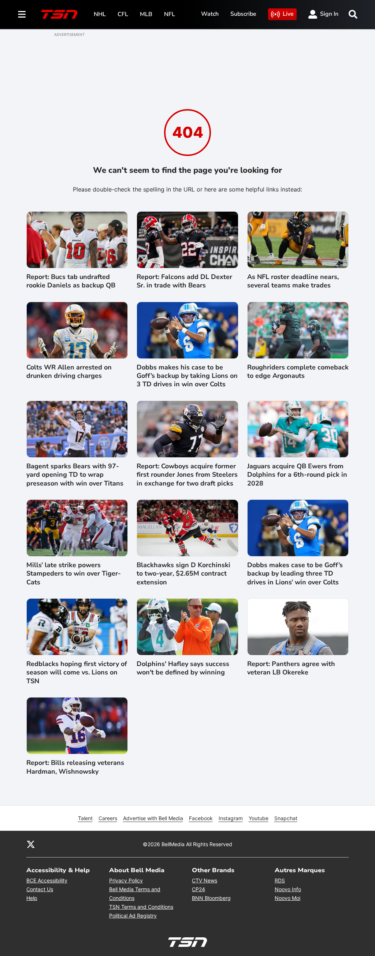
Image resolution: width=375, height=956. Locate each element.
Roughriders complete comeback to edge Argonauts (298, 371)
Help (31, 898)
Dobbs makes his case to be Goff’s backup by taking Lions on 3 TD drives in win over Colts (187, 376)
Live (288, 14)
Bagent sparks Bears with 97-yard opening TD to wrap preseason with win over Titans (74, 475)
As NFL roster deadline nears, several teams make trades (293, 281)
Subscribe (243, 14)
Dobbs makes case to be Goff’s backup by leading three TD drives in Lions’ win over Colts (295, 574)
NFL (169, 14)
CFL (123, 14)
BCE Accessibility (46, 880)
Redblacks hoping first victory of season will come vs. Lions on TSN (76, 672)
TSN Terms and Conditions (141, 907)
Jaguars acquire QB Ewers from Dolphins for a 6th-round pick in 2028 (297, 475)
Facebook (201, 818)
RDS (280, 880)
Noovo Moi (287, 898)
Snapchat (285, 818)
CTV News (204, 880)
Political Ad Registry (133, 915)
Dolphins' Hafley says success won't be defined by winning (183, 668)
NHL (100, 14)
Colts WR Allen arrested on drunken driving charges (69, 371)
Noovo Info (288, 889)
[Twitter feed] (30, 844)
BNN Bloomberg (211, 898)
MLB (146, 14)
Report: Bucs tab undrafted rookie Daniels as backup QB (70, 281)
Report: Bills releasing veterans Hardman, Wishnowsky (75, 767)
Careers (108, 818)
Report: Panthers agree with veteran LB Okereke (291, 668)
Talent (85, 818)
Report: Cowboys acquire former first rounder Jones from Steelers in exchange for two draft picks (187, 475)
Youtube (258, 818)
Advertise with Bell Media (153, 818)
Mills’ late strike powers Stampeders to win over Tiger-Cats (73, 574)
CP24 (198, 889)
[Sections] (22, 14)
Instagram (231, 818)
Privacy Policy (126, 880)
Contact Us (39, 889)
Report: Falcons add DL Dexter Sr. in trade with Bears (184, 281)
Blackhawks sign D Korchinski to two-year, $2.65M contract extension (183, 574)
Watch (210, 14)
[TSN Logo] (59, 14)
